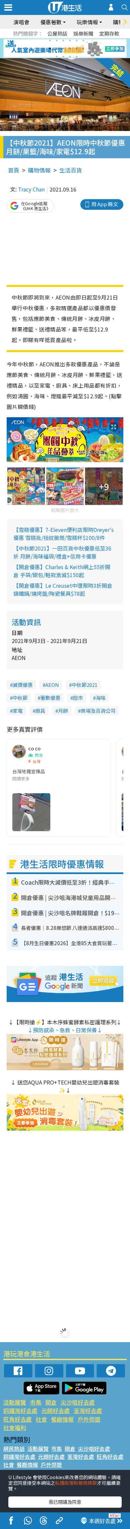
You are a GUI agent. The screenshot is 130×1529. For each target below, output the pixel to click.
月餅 (63, 710)
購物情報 (39, 170)
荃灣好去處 (88, 1410)
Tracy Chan (31, 189)
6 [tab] (83, 40)
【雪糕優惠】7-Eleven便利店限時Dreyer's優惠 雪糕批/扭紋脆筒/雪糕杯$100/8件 (63, 534)
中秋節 (20, 697)
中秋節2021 (84, 684)
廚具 (40, 710)
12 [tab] (83, 48)
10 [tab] (70, 48)
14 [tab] (63, 56)
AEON (52, 684)
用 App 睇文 (104, 203)
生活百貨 (70, 170)
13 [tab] (56, 56)
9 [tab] (63, 48)
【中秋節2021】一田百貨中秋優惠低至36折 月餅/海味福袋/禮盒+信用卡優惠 (62, 552)
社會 (41, 1419)
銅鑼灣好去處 (20, 1410)
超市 (78, 697)
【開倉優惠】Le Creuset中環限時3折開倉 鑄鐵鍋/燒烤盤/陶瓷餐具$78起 (62, 589)
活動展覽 (14, 1402)
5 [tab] (76, 40)
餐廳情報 (62, 1419)
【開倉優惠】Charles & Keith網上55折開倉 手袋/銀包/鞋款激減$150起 (61, 571)
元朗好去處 (55, 1410)
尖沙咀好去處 (78, 1402)
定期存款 (109, 33)
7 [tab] (50, 48)
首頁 (13, 170)
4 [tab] (70, 40)
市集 (35, 1402)
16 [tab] (76, 56)
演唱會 (21, 22)
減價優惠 (23, 684)
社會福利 (14, 1427)
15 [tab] (70, 56)
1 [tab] (50, 40)
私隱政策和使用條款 (76, 1482)
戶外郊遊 (89, 1419)
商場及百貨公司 (98, 710)
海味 (101, 697)
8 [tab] (56, 48)
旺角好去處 (17, 1419)
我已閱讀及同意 (65, 1501)
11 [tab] (76, 48)
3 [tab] (63, 40)
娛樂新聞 (83, 33)
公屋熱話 (57, 33)
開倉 (51, 1402)
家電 (18, 710)
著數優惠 (50, 697)
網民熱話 (14, 1449)
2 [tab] (56, 40)
